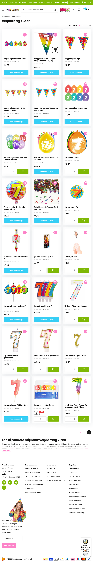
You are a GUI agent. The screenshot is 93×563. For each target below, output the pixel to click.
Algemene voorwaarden (34, 484)
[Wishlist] (79, 9)
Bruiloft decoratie (75, 492)
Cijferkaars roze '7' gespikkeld (46, 356)
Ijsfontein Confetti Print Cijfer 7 (16, 257)
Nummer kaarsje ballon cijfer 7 (15, 307)
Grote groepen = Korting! (56, 480)
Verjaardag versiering (77, 497)
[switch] (85, 554)
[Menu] (89, 538)
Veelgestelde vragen (33, 492)
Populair (72, 465)
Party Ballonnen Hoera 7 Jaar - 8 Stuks (46, 158)
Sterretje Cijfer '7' (72, 256)
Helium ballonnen (75, 504)
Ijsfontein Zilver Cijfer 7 (43, 256)
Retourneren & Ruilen (32, 476)
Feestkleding (74, 468)
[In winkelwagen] (22, 171)
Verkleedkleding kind (77, 509)
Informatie (51, 465)
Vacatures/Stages (54, 476)
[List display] (90, 25)
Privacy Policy (30, 488)
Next (89, 432)
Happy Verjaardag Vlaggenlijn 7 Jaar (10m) (46, 109)
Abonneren (9, 545)
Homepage (6, 16)
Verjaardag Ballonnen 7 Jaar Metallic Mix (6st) (15, 158)
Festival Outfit (74, 484)
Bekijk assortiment (3, 10)
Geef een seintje (16, 72)
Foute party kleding (76, 500)
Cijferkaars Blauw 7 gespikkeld (11, 357)
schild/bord (84, 448)
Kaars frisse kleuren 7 (43, 306)
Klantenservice (31, 465)
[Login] (74, 9)
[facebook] (87, 2)
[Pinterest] (85, 2)
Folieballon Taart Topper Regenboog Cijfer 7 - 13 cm (76, 406)
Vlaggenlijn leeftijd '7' (73, 59)
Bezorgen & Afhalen (32, 472)
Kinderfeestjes (74, 488)
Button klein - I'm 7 (72, 207)
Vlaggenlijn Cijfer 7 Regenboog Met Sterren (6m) (45, 60)
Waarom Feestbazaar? (33, 480)
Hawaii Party (73, 472)
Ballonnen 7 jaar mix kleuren (76, 108)
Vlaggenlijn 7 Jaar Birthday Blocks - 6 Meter (15, 109)
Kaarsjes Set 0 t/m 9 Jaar (44, 405)
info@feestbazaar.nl (9, 477)
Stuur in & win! (52, 472)
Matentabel (51, 468)
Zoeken (55, 10)
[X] (90, 2)
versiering (11, 448)
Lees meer (13, 2)
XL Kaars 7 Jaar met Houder (76, 306)
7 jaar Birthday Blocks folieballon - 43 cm (15, 208)
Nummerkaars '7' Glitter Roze (16, 405)
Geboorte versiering (76, 513)
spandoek (61, 448)
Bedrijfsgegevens (31, 468)
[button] (74, 171)
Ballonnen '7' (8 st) (72, 157)
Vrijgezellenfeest (75, 480)
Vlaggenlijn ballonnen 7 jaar (15, 59)
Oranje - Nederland (76, 476)
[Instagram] (82, 2)
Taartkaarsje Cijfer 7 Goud (75, 356)
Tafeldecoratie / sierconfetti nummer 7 (46, 208)
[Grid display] (87, 25)
